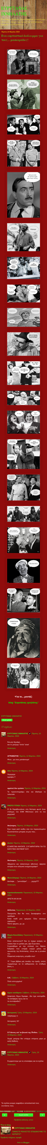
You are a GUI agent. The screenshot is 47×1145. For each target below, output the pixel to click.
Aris (9, 771)
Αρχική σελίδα (23, 1115)
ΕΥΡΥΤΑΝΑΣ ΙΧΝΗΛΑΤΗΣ (14, 11)
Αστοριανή (12, 1013)
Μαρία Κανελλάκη (15, 935)
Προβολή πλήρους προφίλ (11, 1137)
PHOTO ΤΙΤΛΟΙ (13, 806)
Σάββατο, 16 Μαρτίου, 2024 (23, 978)
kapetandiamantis (15, 893)
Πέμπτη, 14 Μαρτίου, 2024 (29, 756)
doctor (10, 843)
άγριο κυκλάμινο (14, 993)
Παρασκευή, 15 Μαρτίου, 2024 (28, 910)
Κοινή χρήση (7, 720)
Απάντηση (11, 748)
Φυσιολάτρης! (13, 878)
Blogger (26, 1142)
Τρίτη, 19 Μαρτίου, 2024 (27, 1013)
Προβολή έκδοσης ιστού (23, 1120)
